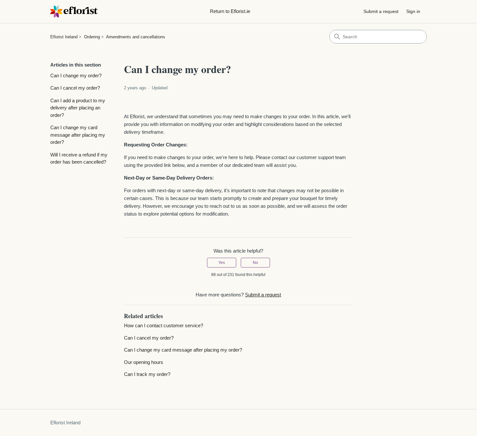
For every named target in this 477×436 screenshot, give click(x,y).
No (255, 262)
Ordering (92, 36)
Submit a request (380, 11)
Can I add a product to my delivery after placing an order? (77, 108)
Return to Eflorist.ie (230, 11)
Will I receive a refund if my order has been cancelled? (78, 158)
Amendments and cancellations (135, 36)
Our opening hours (143, 362)
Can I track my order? (147, 374)
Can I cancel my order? (75, 88)
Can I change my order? (76, 75)
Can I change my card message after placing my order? (77, 135)
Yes (221, 262)
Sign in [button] (413, 11)
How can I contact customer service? (163, 325)
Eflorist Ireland (64, 36)
